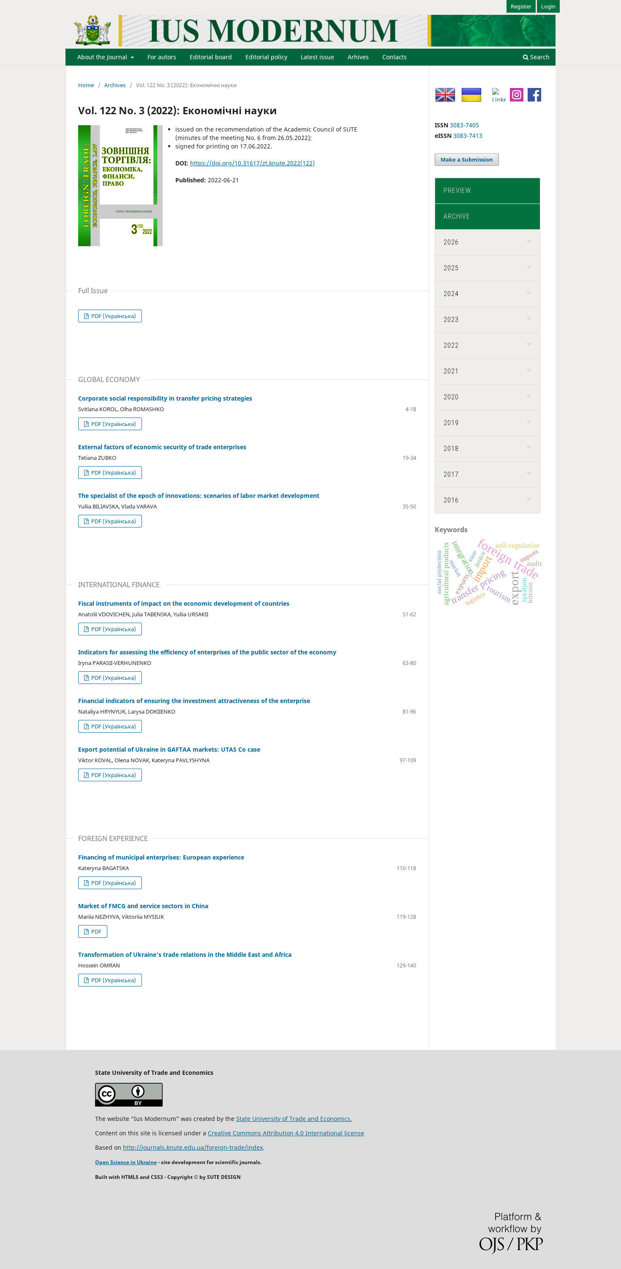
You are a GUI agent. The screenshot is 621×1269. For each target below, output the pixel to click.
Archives (114, 85)
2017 (451, 474)
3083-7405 (464, 125)
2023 (451, 320)
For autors (161, 57)
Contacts (394, 57)
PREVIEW (457, 191)
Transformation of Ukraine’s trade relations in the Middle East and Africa (184, 954)
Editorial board (211, 57)
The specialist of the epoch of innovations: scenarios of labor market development (198, 496)
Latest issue (317, 57)
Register (521, 6)
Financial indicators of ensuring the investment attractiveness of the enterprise (194, 701)
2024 (451, 294)
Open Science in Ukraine (126, 1162)
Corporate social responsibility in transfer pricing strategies (165, 398)
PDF (95, 931)
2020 (451, 397)
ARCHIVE (457, 216)
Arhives (358, 57)
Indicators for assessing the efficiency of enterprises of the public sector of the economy (207, 652)
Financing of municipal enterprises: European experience (161, 857)
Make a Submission (467, 159)
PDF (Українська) (113, 316)
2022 (451, 345)
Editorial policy (266, 57)
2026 (451, 242)
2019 (451, 423)
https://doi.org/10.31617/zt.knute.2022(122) (252, 163)
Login (548, 6)
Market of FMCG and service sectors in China (143, 906)
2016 (451, 500)
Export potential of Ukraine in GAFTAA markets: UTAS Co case (169, 749)
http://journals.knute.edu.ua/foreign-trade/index (193, 1147)
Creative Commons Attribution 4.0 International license (286, 1133)
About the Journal (103, 57)
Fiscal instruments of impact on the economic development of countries (183, 603)
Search (539, 57)
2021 (451, 371)
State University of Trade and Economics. (294, 1119)
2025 (451, 268)
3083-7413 (467, 136)
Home (86, 85)
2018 (451, 449)
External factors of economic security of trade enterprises (162, 447)
